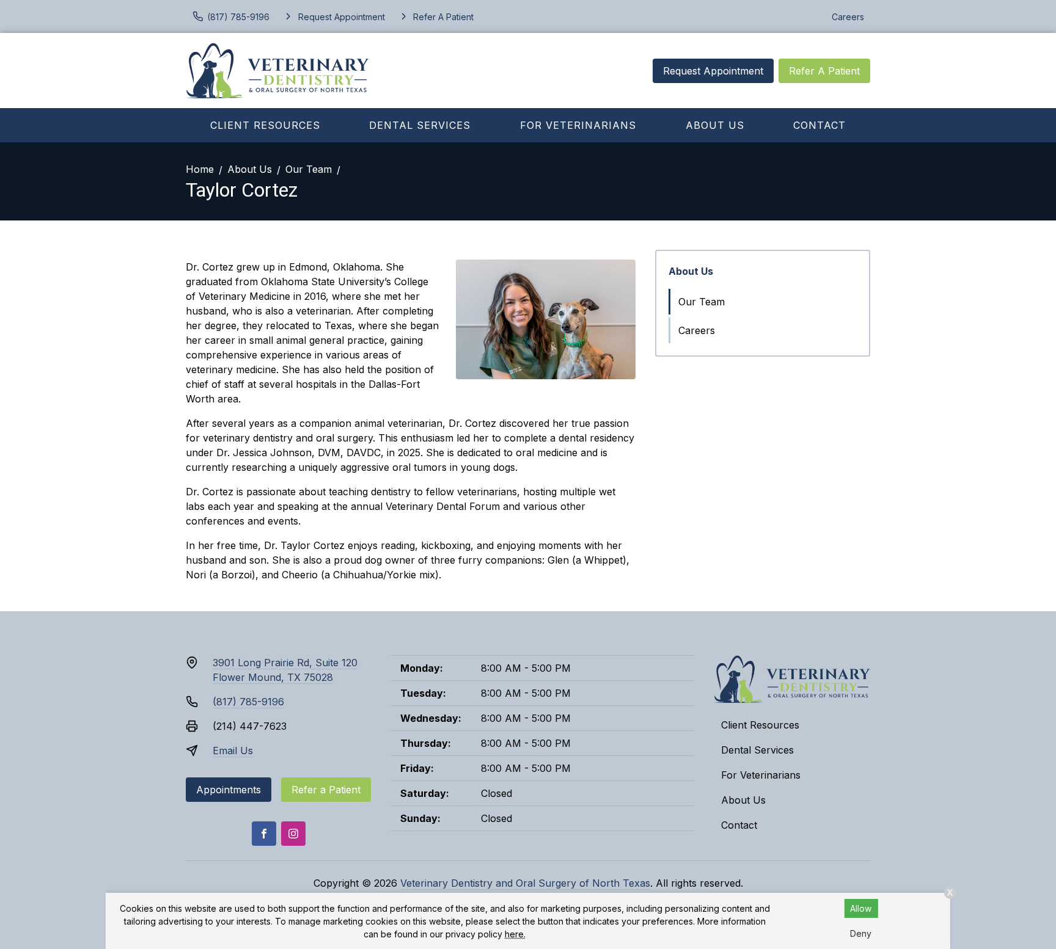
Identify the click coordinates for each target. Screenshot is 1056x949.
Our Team (308, 169)
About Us (715, 125)
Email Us (233, 750)
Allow (860, 908)
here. (515, 934)
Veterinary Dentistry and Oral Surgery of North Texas (525, 883)
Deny (860, 933)
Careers (848, 17)
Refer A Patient (824, 71)
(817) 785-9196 (248, 702)
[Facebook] (264, 833)
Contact (819, 125)
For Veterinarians (578, 125)
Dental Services (420, 125)
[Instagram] (293, 833)
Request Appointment (713, 71)
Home (200, 169)
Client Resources (265, 125)
